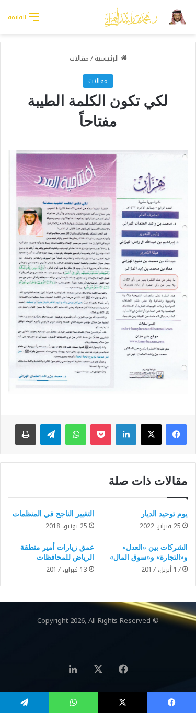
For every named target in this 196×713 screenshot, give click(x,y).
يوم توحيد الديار (164, 514)
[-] (146, 17)
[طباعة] (25, 434)
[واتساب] (75, 434)
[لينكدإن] (126, 434)
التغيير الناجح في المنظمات (53, 514)
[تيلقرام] (50, 434)
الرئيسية (108, 58)
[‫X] (151, 434)
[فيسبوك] (176, 434)
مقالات (79, 58)
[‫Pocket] (100, 434)
